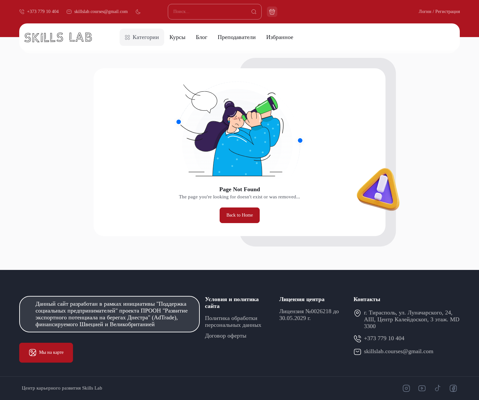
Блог (201, 37)
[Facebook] (453, 388)
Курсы (177, 37)
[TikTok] (438, 388)
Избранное (279, 37)
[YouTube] (422, 388)
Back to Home (239, 215)
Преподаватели (237, 37)
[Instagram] (406, 388)
